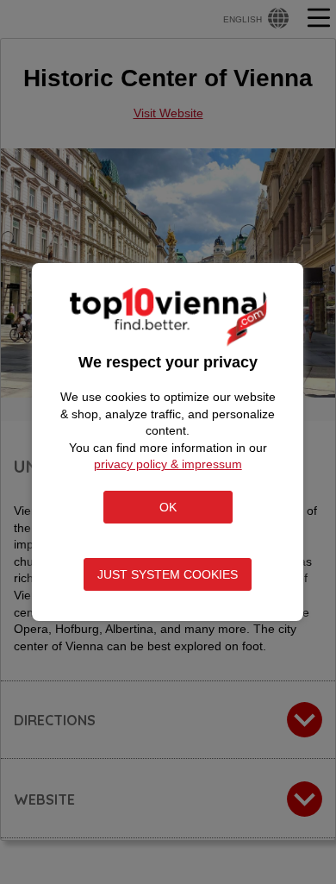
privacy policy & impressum (168, 464)
